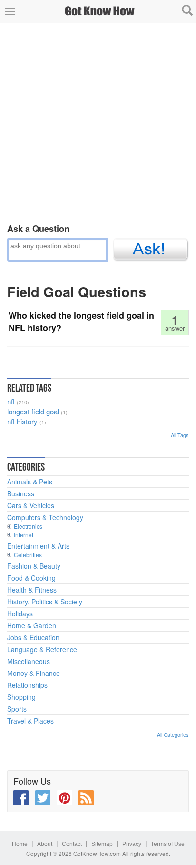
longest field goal (33, 411)
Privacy (131, 844)
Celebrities (28, 555)
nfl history (22, 421)
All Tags (180, 435)
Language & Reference (42, 649)
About (44, 844)
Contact (72, 844)
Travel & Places (30, 720)
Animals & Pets (29, 481)
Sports (17, 709)
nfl (11, 401)
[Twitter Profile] (42, 797)
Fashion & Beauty (33, 566)
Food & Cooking (31, 578)
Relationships (27, 685)
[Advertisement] (98, 121)
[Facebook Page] (21, 797)
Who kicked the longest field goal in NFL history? (81, 321)
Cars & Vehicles (30, 505)
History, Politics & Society (44, 601)
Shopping (21, 697)
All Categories (173, 734)
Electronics (28, 526)
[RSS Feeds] (86, 797)
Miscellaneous (28, 661)
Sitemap (102, 844)
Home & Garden (31, 625)
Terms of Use (168, 844)
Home (20, 844)
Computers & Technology (45, 517)
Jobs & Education (33, 637)
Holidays (20, 613)
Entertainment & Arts (38, 546)
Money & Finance (33, 673)
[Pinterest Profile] (64, 797)
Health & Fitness (32, 589)
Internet (23, 535)
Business (20, 493)
